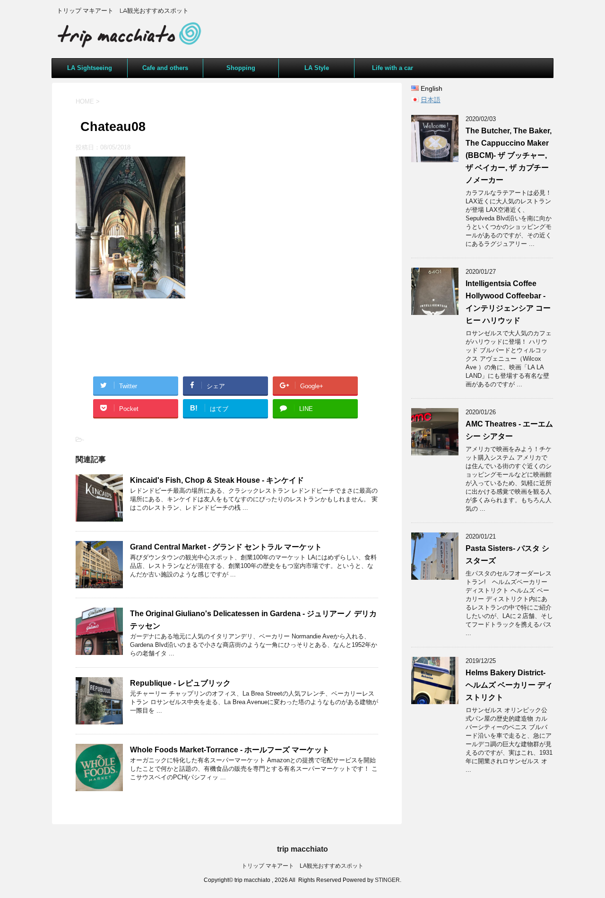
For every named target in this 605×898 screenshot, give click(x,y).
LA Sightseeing (89, 67)
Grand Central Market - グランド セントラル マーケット (226, 547)
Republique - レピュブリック (180, 683)
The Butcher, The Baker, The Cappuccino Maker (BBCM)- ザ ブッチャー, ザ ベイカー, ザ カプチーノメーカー (509, 155)
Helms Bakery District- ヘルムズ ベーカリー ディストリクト (509, 685)
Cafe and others (165, 67)
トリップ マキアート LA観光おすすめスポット (302, 866)
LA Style (316, 67)
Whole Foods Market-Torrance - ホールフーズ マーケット (229, 750)
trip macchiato (302, 849)
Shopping (240, 67)
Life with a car (392, 67)
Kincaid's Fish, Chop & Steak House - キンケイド (217, 480)
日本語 (431, 100)
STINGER (387, 880)
